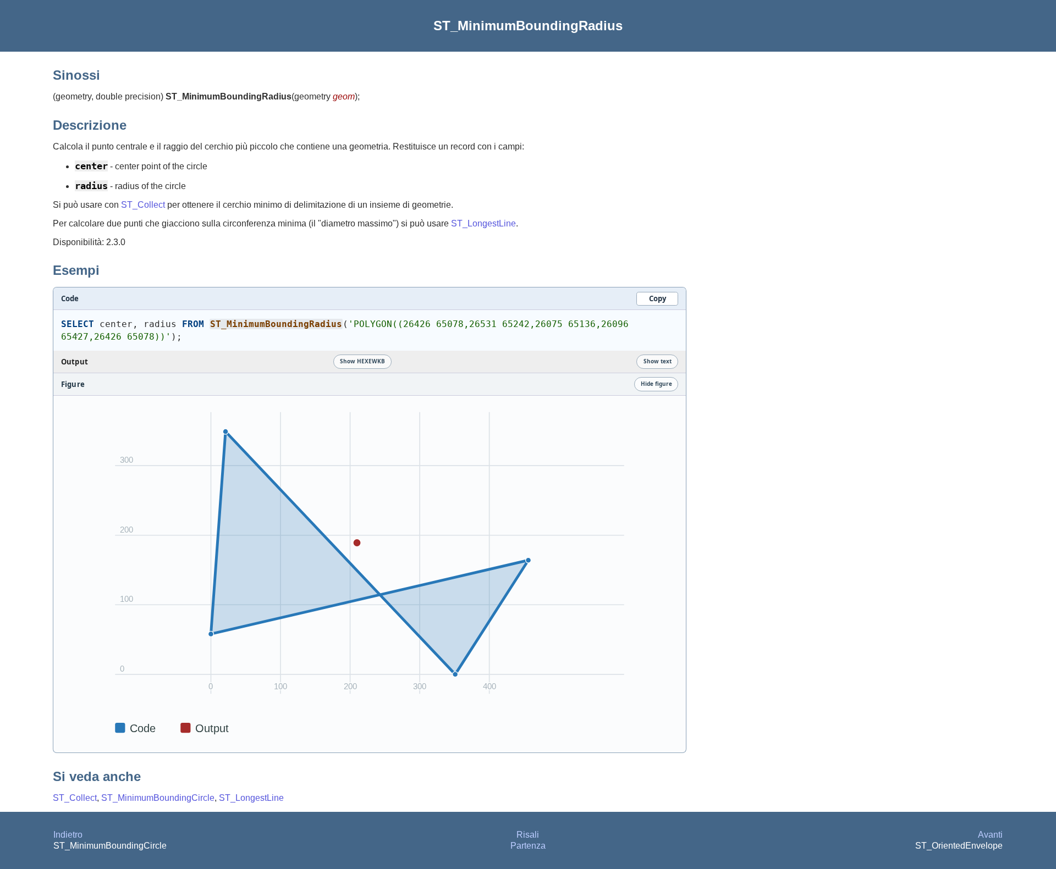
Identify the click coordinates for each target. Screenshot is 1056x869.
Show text (658, 361)
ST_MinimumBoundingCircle (158, 797)
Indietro (67, 834)
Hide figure (656, 384)
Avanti (990, 834)
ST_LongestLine (483, 223)
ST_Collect (143, 204)
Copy (657, 298)
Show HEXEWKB (362, 361)
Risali (527, 834)
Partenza (528, 845)
